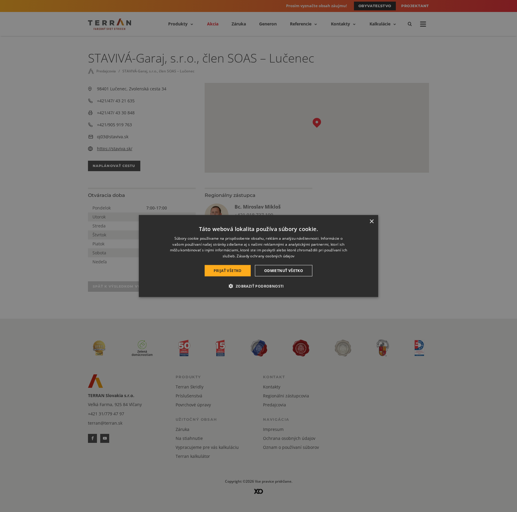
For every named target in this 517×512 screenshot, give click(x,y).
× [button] (371, 221)
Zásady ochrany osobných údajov (265, 256)
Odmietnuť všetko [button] (283, 270)
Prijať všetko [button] (228, 270)
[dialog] (258, 256)
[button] (258, 286)
